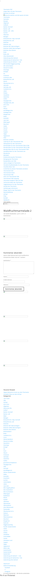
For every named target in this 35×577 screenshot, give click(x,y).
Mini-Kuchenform (8, 492)
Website (6, 285)
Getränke (6, 85)
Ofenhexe (6, 501)
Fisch (5, 106)
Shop (5, 196)
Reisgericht (7, 521)
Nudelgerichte (7, 112)
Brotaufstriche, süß (9, 40)
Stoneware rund (8, 540)
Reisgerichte (7, 114)
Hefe (5, 466)
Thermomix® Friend (9, 172)
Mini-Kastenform (8, 490)
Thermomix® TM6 (8, 174)
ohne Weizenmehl (8, 507)
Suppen (6, 132)
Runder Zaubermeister (10, 527)
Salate (5, 126)
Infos (5, 137)
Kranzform (6, 478)
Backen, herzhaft (8, 27)
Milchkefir (6, 155)
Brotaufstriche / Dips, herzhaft (12, 38)
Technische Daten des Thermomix (13, 182)
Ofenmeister (7, 503)
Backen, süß (7, 29)
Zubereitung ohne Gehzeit (11, 58)
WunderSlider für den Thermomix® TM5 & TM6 (16, 147)
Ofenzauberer (7, 505)
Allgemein (6, 23)
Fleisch (5, 108)
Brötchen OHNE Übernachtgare (12, 48)
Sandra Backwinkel (11, 213)
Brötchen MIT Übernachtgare (11, 46)
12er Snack (6, 398)
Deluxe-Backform (8, 439)
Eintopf (5, 447)
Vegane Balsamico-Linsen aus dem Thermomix (16, 392)
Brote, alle (6, 54)
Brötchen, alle (7, 44)
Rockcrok (6, 523)
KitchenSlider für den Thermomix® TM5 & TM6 (16, 145)
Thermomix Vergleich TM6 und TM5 (13, 180)
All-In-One (6, 104)
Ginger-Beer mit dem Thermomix (12, 11)
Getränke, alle (7, 87)
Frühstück (6, 75)
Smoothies (6, 95)
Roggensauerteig (8, 525)
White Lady (7, 548)
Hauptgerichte (7, 101)
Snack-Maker (7, 536)
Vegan (5, 134)
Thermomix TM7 (8, 9)
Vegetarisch (7, 136)
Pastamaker (7, 509)
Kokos (5, 116)
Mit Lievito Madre (8, 66)
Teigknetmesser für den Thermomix (13, 184)
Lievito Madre (7, 482)
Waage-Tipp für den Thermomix (12, 190)
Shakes (5, 93)
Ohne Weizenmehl (9, 56)
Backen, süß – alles (9, 31)
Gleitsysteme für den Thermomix (12, 143)
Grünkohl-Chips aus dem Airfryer (13, 394)
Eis (4, 73)
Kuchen (6, 32)
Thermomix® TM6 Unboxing (11, 178)
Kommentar (7, 260)
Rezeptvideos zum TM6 (10, 161)
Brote (5, 52)
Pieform (6, 513)
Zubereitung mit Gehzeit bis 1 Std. (13, 60)
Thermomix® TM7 (8, 171)
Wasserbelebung (8, 192)
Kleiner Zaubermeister (10, 472)
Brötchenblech (7, 431)
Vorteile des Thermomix (10, 186)
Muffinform (7, 495)
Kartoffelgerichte (8, 110)
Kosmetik (6, 118)
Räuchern (6, 124)
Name (5, 276)
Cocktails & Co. (7, 89)
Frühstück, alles (8, 77)
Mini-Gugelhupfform (9, 488)
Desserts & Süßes (8, 68)
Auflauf (5, 410)
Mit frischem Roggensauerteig (12, 64)
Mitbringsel (7, 122)
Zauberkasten (7, 550)
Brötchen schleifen (9, 139)
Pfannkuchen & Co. (9, 83)
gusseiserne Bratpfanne (10, 462)
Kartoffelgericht (8, 470)
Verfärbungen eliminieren (11, 188)
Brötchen (6, 42)
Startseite (6, 19)
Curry (5, 437)
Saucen (5, 128)
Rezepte (6, 21)
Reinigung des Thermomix (11, 159)
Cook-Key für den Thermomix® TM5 (13, 141)
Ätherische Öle (8, 408)
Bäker (5, 416)
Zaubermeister (8, 552)
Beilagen (6, 36)
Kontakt (6, 198)
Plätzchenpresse (8, 517)
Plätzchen (6, 34)
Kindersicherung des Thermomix (12, 157)
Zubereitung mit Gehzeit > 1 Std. (12, 62)
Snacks (5, 130)
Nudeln (6, 499)
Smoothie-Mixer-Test (9, 167)
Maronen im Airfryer (9, 13)
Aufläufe (6, 25)
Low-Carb (6, 120)
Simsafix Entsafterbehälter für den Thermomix (16, 165)
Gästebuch (6, 200)
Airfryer (6, 194)
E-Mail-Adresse (8, 279)
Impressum (7, 563)
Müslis (5, 81)
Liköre (5, 91)
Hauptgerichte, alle (9, 102)
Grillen (5, 99)
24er (5, 400)
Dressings (6, 69)
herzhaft (6, 468)
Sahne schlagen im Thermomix (12, 163)
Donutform (6, 443)
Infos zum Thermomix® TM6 (11, 176)
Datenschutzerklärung (10, 565)
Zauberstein (7, 554)
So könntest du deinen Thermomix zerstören (16, 169)
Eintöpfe (6, 71)
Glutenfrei (6, 97)
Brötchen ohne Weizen (10, 50)
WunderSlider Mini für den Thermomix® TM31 (16, 149)
